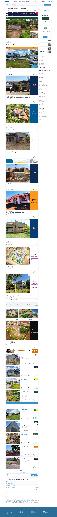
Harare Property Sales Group (15, 406)
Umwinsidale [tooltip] (41, 112)
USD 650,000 (9, 68)
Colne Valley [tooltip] (41, 104)
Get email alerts (29, 10)
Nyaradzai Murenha (34, 202)
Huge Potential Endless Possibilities (12, 152)
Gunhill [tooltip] (40, 109)
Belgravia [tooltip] (41, 113)
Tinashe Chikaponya (34, 259)
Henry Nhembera (34, 232)
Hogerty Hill (23, 357)
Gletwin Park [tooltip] (41, 78)
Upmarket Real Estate (9, 267)
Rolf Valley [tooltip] (41, 108)
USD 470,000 (9, 96)
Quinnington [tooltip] (41, 82)
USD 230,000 (9, 151)
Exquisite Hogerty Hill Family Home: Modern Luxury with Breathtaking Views (18, 97)
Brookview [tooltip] (41, 89)
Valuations (32, 513)
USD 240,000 (9, 238)
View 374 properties (12, 489)
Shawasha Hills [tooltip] (41, 96)
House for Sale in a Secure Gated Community (28, 394)
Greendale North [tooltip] (42, 105)
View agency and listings (45, 23)
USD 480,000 (9, 38)
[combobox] (19, 4)
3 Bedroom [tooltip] (41, 57)
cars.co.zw (44, 513)
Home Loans (32, 511)
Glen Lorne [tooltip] (41, 77)
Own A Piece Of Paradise (25, 436)
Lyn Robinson (36, 17)
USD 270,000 (9, 341)
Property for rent (21, 512)
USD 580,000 (24, 409)
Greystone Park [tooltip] (41, 80)
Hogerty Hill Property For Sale (11, 125)
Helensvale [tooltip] (41, 84)
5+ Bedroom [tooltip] (41, 60)
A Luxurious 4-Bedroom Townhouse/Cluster (28, 369)
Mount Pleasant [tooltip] (41, 76)
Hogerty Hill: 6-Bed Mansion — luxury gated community (15, 295)
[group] (22, 14)
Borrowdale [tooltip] (41, 73)
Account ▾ (48, 1)
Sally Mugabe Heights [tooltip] (43, 115)
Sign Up (11, 512)
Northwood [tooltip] (41, 117)
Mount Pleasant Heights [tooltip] (43, 74)
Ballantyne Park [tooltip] (41, 107)
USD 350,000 (9, 183)
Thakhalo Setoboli (34, 287)
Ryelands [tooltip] (40, 119)
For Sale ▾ (15, 1)
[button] (7, 28)
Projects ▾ (23, 1)
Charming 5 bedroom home (10, 342)
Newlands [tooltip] (41, 100)
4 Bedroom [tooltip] (41, 59)
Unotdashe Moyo (34, 115)
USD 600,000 (9, 294)
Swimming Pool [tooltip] (41, 64)
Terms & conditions (9, 513)
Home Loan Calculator (34, 512)
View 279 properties (12, 487)
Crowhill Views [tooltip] (41, 88)
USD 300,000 (24, 422)
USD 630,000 (9, 266)
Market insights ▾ (28, 1)
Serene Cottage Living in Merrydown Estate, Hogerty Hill (15, 212)
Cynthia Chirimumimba (34, 332)
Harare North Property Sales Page (29, 406)
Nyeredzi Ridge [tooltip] (41, 111)
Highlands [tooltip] (41, 72)
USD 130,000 (9, 211)
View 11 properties (12, 483)
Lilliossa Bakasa (35, 47)
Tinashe (34, 87)
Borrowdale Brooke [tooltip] (42, 85)
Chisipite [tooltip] (40, 92)
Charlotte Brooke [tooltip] (42, 97)
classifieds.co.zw (45, 512)
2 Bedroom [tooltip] (41, 56)
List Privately (44, 1)
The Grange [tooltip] (41, 103)
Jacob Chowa (34, 143)
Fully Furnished (41, 63)
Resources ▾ (34, 1)
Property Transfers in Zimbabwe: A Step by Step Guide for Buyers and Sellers (17, 501)
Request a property (45, 12)
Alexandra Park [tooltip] (41, 93)
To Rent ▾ (19, 1)
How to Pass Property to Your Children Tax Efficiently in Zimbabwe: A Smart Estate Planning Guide (19, 499)
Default (35, 10)
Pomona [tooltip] (40, 81)
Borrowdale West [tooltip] (42, 101)
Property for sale (21, 511)
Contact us (8, 511)
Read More (36, 305)
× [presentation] (12, 4)
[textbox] (17, 4)
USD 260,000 (24, 391)
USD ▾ (52, 1)
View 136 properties (12, 485)
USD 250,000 (24, 354)
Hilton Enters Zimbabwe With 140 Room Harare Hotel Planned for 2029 (16, 494)
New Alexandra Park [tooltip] (42, 116)
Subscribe (45, 36)
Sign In (8, 512)
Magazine (44, 511)
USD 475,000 (9, 123)
